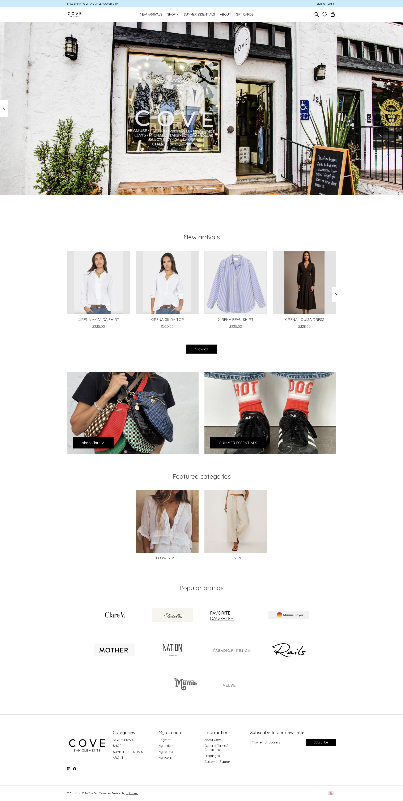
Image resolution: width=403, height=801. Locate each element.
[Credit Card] (331, 793)
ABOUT (225, 14)
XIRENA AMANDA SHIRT (98, 319)
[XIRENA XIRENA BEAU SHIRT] (235, 282)
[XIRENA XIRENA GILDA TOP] (167, 282)
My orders (166, 746)
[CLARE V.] (114, 615)
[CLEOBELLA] (172, 615)
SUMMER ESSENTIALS (199, 14)
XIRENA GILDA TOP (167, 319)
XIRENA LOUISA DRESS (304, 319)
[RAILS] (289, 650)
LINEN (235, 557)
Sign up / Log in (326, 3)
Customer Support (217, 762)
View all (201, 349)
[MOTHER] (114, 650)
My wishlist (166, 758)
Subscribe (321, 742)
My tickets (166, 752)
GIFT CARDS (245, 14)
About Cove (213, 740)
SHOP (117, 746)
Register (165, 740)
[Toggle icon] (317, 14)
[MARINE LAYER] (289, 615)
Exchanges (212, 756)
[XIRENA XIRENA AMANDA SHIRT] (98, 282)
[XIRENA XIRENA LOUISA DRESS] (304, 282)
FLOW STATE (167, 557)
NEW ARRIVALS (151, 14)
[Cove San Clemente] (74, 14)
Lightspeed (132, 793)
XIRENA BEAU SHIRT (236, 319)
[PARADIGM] (230, 650)
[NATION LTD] (172, 650)
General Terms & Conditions (216, 748)
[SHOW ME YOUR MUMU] (185, 685)
